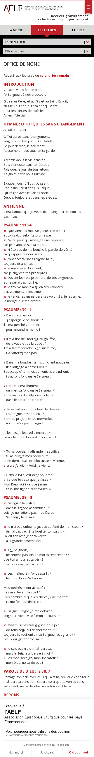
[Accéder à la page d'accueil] (13, 8)
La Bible (78, 30)
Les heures (47, 30)
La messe (16, 30)
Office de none (45, 51)
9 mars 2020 (45, 42)
